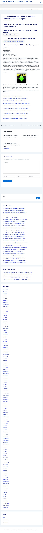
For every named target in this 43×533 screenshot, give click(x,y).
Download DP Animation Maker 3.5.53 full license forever (13, 258)
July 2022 (4, 380)
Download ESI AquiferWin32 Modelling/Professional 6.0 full (14, 238)
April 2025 (5, 319)
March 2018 (5, 475)
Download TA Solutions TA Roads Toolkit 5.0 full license (13, 210)
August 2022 (5, 378)
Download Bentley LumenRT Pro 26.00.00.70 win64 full (13, 232)
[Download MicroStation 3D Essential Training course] (13, 41)
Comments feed (6, 520)
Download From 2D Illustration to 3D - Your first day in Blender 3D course (17, 105)
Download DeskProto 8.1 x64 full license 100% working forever (15, 247)
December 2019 (6, 438)
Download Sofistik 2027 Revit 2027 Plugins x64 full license (14, 253)
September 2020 (6, 421)
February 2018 (5, 477)
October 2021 (5, 397)
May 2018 (4, 472)
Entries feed (5, 519)
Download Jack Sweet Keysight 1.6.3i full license (12, 230)
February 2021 (5, 412)
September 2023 (6, 354)
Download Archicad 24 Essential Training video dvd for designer (15, 98)
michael (4, 272)
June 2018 (5, 470)
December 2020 (6, 416)
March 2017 (5, 498)
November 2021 (6, 395)
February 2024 (5, 345)
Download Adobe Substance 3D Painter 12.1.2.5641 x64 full (14, 256)
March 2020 (5, 432)
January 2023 (5, 369)
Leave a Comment (6, 148)
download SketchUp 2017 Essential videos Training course (14, 100)
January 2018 (5, 479)
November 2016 (6, 505)
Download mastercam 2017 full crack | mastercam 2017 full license (19, 272)
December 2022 (6, 371)
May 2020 (5, 429)
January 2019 (5, 459)
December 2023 (6, 349)
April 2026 (5, 296)
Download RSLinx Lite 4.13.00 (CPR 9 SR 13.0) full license (13, 236)
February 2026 (5, 300)
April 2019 (5, 453)
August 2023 (5, 356)
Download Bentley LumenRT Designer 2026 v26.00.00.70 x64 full (15, 242)
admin (4, 275)
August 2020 (5, 423)
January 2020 (5, 436)
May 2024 (5, 339)
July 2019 (4, 447)
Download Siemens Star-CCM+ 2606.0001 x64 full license (14, 208)
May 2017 (4, 494)
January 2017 (5, 501)
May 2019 (4, 451)
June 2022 (5, 382)
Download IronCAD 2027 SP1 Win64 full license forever (13, 223)
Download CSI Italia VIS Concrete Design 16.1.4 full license (14, 245)
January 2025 (5, 324)
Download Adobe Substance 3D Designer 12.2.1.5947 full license (15, 113)
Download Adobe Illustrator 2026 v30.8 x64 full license (13, 240)
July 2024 (4, 336)
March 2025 (5, 321)
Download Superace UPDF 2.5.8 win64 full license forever (14, 215)
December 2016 (6, 503)
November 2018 (6, 462)
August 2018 (5, 466)
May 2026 (5, 295)
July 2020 (4, 425)
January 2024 (5, 347)
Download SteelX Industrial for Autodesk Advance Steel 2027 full (19, 274)
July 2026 (4, 291)
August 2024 (5, 334)
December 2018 (6, 460)
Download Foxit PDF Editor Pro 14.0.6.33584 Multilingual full (14, 260)
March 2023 (5, 365)
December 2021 (6, 393)
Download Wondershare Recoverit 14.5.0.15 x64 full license (14, 214)
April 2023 (5, 363)
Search (4, 196)
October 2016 (5, 507)
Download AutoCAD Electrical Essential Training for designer (14, 115)
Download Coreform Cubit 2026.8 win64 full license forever (14, 228)
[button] (1, 6)
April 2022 (5, 386)
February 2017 (5, 500)
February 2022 (5, 390)
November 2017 (6, 483)
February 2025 (5, 323)
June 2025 (5, 315)
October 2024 (5, 330)
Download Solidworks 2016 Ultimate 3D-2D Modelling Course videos (11, 145)
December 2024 (6, 326)
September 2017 (6, 487)
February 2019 (5, 457)
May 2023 (5, 362)
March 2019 (5, 455)
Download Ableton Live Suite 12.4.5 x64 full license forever (14, 221)
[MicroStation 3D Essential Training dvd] (11, 34)
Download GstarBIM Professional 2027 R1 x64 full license (14, 225)
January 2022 (5, 391)
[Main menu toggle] (41, 2)
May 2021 (4, 406)
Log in (4, 517)
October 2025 (5, 308)
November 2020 (6, 418)
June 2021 (5, 405)
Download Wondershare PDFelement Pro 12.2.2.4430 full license (15, 219)
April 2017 (4, 496)
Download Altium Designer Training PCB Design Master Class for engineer (17, 110)
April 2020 (5, 431)
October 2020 (5, 419)
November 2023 (6, 350)
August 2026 (5, 289)
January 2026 (5, 302)
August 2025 (5, 311)
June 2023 (5, 360)
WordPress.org (5, 522)
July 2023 (4, 358)
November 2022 (6, 373)
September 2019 (6, 444)
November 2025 (6, 306)
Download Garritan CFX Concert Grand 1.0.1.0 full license (13, 227)
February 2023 (5, 367)
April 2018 (5, 473)
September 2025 (6, 309)
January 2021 (5, 414)
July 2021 (4, 403)
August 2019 (5, 446)
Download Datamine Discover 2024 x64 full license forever (14, 249)
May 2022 (5, 384)
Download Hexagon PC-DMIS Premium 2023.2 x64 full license (18, 279)
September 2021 (6, 399)
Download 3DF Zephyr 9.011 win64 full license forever (13, 217)
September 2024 (6, 332)
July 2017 (4, 490)
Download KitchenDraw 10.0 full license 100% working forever (14, 262)
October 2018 (5, 464)
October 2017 (5, 485)
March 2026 (5, 298)
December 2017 (6, 481)
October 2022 (5, 375)
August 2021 (5, 401)
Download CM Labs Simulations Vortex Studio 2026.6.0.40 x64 (15, 212)
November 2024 (6, 328)
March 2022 (5, 388)
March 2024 (5, 343)
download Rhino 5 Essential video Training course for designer (15, 118)
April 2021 (5, 408)
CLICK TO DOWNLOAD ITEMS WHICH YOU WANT (17, 1)
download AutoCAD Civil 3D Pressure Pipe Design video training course (16, 103)
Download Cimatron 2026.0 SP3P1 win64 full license (13, 251)
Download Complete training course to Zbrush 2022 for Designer (15, 108)
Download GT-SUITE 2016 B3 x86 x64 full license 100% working (19, 275)
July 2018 (4, 468)
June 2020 (5, 427)
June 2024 (5, 337)
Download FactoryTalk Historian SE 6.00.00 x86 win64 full (14, 234)
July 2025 (4, 313)
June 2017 (5, 492)
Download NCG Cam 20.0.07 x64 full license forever (13, 243)
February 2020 (5, 434)
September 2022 (6, 377)
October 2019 (5, 442)
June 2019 (5, 449)
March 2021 (5, 410)
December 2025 (6, 304)
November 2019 (6, 440)
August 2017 (5, 488)
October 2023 (5, 352)
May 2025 (5, 317)
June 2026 (5, 293)
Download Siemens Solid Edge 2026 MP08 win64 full (13, 255)
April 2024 (5, 341)
